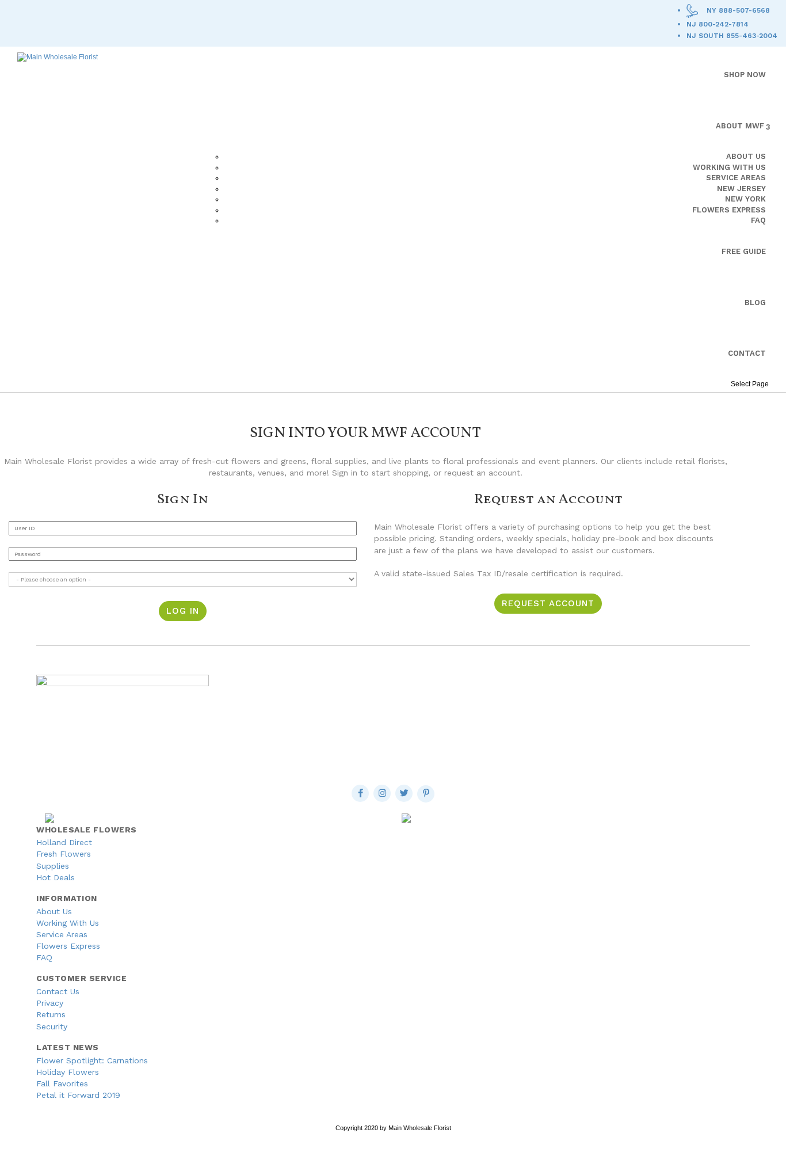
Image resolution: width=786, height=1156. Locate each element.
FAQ (758, 220)
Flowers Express (68, 945)
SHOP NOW (745, 74)
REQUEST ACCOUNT (548, 603)
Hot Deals (55, 877)
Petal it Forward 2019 (78, 1095)
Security (51, 1026)
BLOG (755, 302)
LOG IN (182, 611)
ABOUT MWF (740, 125)
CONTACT (747, 353)
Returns (51, 1014)
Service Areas (61, 934)
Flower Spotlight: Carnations (92, 1060)
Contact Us (57, 991)
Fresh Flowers (63, 853)
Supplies (52, 865)
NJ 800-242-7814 (717, 24)
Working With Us (67, 922)
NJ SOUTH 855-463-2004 (731, 36)
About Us (54, 911)
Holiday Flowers (67, 1072)
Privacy (49, 1002)
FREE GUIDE (744, 251)
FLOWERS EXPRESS (729, 210)
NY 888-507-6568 (738, 10)
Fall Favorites (62, 1083)
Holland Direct (64, 842)
